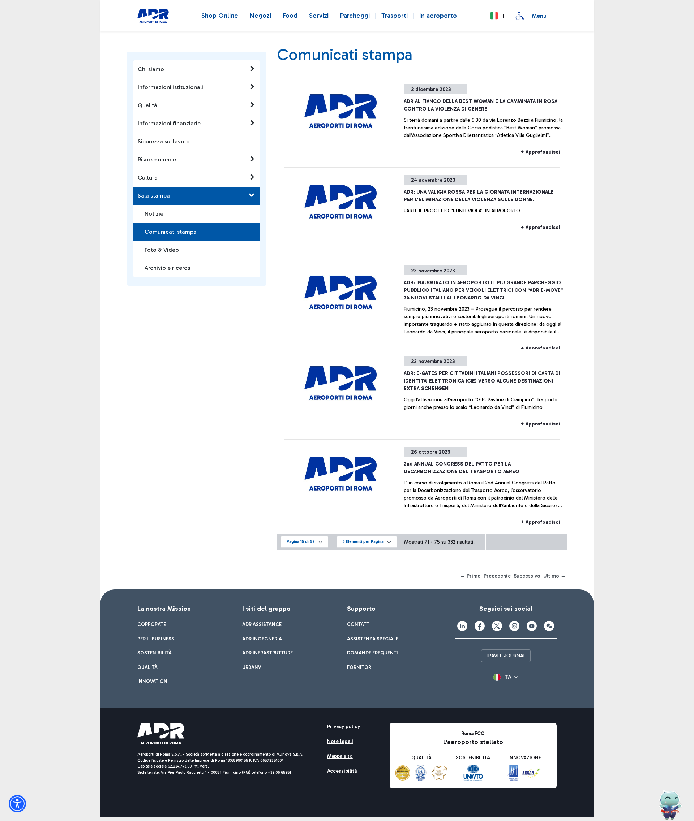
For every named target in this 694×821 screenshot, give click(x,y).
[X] (497, 626)
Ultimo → (554, 576)
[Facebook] (480, 626)
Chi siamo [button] (151, 69)
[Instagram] (514, 626)
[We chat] (549, 626)
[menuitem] (151, 624)
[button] (499, 16)
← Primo (470, 576)
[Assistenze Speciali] (520, 16)
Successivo (527, 576)
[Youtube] (532, 626)
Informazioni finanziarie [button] (169, 123)
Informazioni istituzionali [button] (170, 87)
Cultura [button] (148, 177)
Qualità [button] (147, 105)
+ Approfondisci (540, 152)
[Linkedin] (462, 626)
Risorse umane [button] (157, 159)
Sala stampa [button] (154, 195)
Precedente (497, 576)
